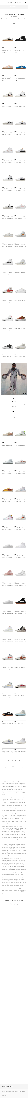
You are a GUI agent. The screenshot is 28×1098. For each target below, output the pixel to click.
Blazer (18, 11)
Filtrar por (14, 6)
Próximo (14, 766)
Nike (14, 11)
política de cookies (6, 1092)
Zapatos (10, 11)
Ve (14, 417)
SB (14, 23)
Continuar (4, 1095)
